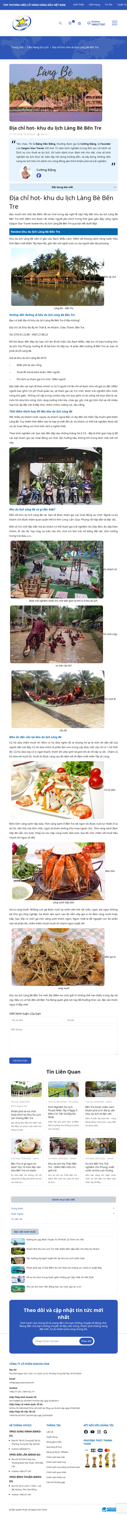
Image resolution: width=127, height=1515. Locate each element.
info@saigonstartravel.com (21, 1382)
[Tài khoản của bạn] (70, 23)
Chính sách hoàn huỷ (56, 1462)
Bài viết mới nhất (25, 1231)
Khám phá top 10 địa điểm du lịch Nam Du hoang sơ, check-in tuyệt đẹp (64, 1267)
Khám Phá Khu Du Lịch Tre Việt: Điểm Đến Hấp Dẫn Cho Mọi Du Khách (62, 1248)
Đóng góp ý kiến (54, 1441)
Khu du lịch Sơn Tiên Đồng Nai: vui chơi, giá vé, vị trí (53, 1286)
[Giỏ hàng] (79, 23)
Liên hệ (49, 1431)
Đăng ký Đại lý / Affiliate (57, 1452)
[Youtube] (92, 1431)
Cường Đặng (46, 170)
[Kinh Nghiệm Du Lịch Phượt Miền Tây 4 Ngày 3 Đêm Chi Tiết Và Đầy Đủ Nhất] (63, 1089)
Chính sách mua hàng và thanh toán (63, 1467)
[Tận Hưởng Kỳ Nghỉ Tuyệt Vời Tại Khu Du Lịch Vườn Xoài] (18, 1260)
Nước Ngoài (17, 1213)
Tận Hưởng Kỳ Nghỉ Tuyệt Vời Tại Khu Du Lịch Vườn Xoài (55, 1258)
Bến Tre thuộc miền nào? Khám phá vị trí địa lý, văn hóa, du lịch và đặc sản (100, 1110)
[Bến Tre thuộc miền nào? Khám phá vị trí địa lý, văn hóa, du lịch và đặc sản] (100, 1089)
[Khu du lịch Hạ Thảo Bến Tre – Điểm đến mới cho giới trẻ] (63, 1146)
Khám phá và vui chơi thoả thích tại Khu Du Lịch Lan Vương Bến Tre (26, 1115)
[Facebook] (86, 1431)
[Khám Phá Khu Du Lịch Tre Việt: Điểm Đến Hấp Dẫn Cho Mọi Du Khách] (18, 1251)
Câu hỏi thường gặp (55, 1482)
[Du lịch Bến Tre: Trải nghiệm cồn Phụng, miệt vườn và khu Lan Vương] (100, 1146)
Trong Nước (17, 1208)
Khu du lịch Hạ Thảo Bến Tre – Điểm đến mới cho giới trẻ (62, 1167)
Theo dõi (86, 1341)
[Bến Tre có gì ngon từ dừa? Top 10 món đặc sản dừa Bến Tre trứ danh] (26, 1146)
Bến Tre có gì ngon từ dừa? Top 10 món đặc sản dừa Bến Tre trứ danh (26, 1167)
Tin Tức (108, 4)
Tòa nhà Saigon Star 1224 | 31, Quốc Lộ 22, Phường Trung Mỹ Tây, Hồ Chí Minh (45, 1373)
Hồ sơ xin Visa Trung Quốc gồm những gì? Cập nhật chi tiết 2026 (60, 1277)
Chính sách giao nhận (56, 1472)
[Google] (105, 1431)
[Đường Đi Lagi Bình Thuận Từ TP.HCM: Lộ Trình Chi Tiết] (18, 1241)
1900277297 (98, 24)
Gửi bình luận (20, 1060)
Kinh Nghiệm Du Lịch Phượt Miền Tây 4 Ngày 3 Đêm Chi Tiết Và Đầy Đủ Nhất (62, 1112)
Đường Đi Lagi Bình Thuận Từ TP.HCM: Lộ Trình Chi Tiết (55, 1239)
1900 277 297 (15, 1391)
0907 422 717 (29, 1391)
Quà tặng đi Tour (54, 1447)
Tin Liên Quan (63, 1071)
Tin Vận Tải (16, 1219)
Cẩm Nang (94, 4)
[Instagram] (99, 1431)
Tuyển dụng (51, 1437)
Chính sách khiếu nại (55, 1477)
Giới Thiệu (78, 4)
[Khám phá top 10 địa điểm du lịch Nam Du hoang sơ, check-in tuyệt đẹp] (18, 1269)
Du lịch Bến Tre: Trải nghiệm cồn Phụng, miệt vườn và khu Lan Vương (99, 1167)
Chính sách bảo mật (55, 1457)
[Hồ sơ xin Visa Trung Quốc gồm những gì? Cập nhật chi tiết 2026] (18, 1279)
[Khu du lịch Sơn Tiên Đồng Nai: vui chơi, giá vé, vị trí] (18, 1288)
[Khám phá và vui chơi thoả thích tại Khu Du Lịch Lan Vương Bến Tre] (26, 1089)
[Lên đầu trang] (123, 1501)
